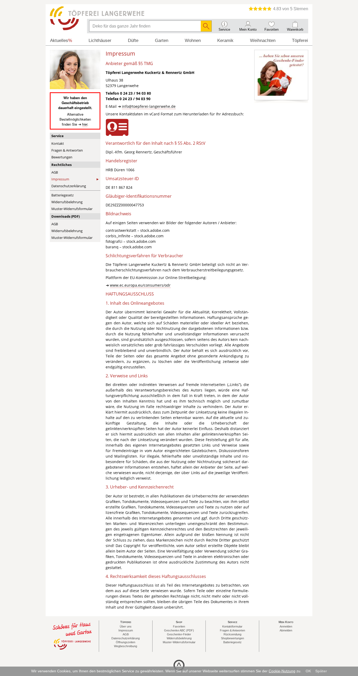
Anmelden (286, 626)
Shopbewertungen (232, 638)
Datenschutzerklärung (68, 186)
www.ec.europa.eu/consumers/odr (140, 285)
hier (84, 124)
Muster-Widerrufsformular (72, 208)
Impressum (60, 179)
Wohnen (193, 40)
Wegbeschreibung (125, 646)
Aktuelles (61, 40)
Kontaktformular (232, 626)
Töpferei (300, 40)
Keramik (225, 40)
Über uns (126, 626)
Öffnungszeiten (125, 642)
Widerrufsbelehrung (67, 202)
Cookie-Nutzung (282, 671)
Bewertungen (61, 157)
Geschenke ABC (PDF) (179, 630)
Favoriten (179, 626)
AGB (54, 172)
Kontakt (57, 143)
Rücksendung (232, 634)
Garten (161, 40)
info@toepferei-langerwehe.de (149, 106)
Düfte (133, 40)
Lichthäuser (100, 40)
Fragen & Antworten (67, 150)
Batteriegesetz (62, 195)
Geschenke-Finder (179, 634)
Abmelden (286, 630)
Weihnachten (262, 40)
